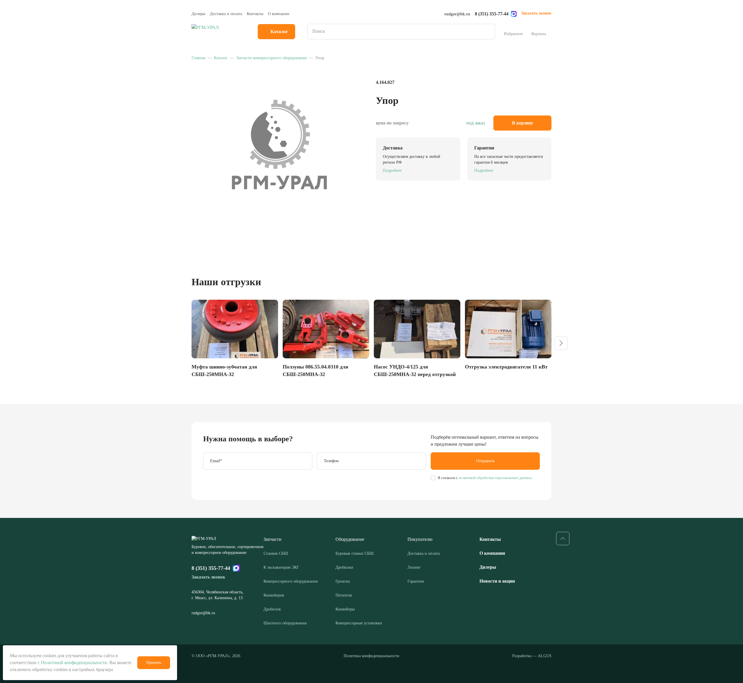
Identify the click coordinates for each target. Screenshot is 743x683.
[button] (561, 343)
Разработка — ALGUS (531, 656)
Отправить (485, 461)
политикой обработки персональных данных (495, 478)
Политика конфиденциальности (371, 656)
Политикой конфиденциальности (74, 662)
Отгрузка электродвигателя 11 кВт (506, 367)
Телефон (331, 461)
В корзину (522, 122)
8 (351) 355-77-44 (491, 13)
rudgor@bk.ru (457, 14)
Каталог (279, 31)
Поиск (488, 31)
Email (216, 461)
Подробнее (392, 170)
